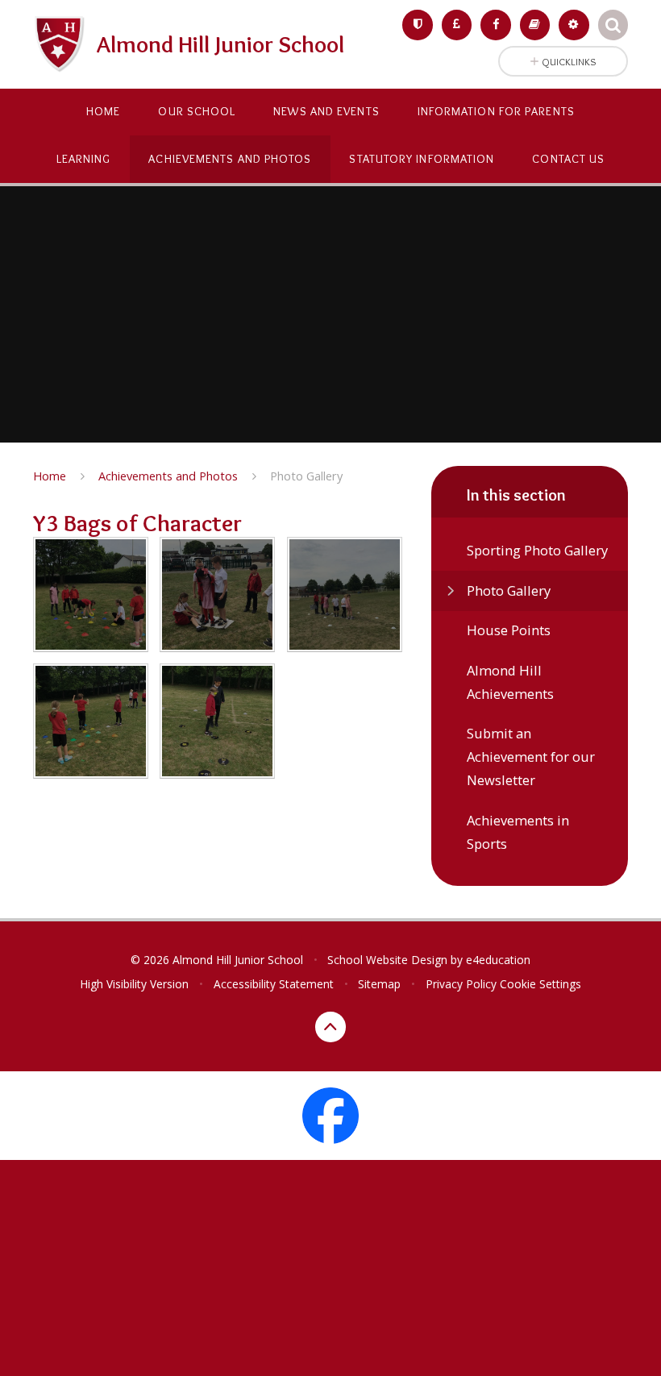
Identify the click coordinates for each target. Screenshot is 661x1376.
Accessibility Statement (274, 983)
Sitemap (379, 983)
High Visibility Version (134, 983)
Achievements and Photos (168, 476)
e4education (498, 959)
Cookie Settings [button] (540, 983)
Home (49, 476)
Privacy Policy (461, 983)
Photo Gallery (306, 476)
